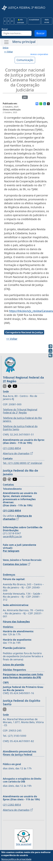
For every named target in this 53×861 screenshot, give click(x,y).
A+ (12, 21)
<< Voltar (8, 51)
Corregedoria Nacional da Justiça (24, 332)
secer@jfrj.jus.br (12, 536)
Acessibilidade (34, 20)
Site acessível (23, 844)
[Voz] (50, 351)
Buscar (5, 29)
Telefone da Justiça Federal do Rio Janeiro (22, 419)
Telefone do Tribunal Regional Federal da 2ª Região (20, 411)
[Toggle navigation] (19, 42)
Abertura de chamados (16, 453)
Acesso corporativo (39, 54)
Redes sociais (46, 21)
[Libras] (50, 346)
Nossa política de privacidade (16, 859)
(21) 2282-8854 (12, 448)
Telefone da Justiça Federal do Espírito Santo (20, 427)
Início (5, 47)
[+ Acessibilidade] (50, 355)
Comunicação (25, 60)
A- (5, 21)
